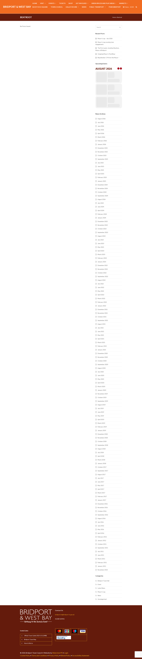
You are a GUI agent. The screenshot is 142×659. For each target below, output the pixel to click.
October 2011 (102, 544)
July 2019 (101, 408)
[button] (136, 7)
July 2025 (101, 163)
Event (99, 584)
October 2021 (102, 317)
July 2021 (101, 328)
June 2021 (101, 331)
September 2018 (103, 445)
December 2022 (103, 265)
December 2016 (103, 504)
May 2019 (101, 416)
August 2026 (102, 119)
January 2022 (102, 306)
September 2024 (103, 196)
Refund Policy (66, 655)
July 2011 (101, 551)
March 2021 (101, 342)
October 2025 (102, 155)
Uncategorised (102, 599)
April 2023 (101, 251)
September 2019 (103, 401)
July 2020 (101, 372)
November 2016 (103, 507)
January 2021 (102, 350)
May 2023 (101, 247)
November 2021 (103, 313)
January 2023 (102, 262)
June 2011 (101, 555)
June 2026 (101, 126)
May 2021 (101, 335)
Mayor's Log (101, 592)
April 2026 (101, 133)
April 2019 (101, 419)
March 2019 (101, 423)
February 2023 (102, 258)
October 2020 (102, 361)
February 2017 (102, 496)
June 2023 (101, 243)
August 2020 (102, 368)
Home (114, 17)
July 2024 (101, 203)
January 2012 (102, 540)
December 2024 (103, 185)
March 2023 (101, 254)
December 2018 (103, 434)
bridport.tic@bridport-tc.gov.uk (64, 614)
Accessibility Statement (80, 655)
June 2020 (101, 375)
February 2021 (102, 346)
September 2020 (103, 364)
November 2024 (103, 188)
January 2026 (102, 144)
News (99, 595)
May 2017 (101, 485)
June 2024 (101, 207)
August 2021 (102, 324)
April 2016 (101, 533)
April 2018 (101, 456)
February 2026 (102, 141)
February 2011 (102, 562)
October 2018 (102, 441)
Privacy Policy (54, 655)
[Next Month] (121, 68)
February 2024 (102, 214)
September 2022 (103, 276)
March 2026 (101, 137)
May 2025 (101, 170)
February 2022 (102, 302)
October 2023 (102, 229)
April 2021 (101, 339)
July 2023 (101, 240)
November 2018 (103, 438)
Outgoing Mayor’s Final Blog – (107, 54)
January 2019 (102, 430)
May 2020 (101, 379)
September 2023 (103, 232)
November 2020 (103, 357)
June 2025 (101, 166)
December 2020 (103, 353)
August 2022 (102, 280)
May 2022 (101, 291)
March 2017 (101, 493)
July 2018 (101, 452)
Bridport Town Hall (103, 581)
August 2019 (102, 405)
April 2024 (101, 210)
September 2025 (103, 159)
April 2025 (101, 174)
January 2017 (102, 500)
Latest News (101, 588)
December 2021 (103, 309)
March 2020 (101, 386)
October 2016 (102, 511)
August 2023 (102, 236)
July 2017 (101, 478)
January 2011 (102, 566)
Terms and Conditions (39, 655)
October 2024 (102, 192)
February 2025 (102, 177)
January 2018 (102, 463)
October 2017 (102, 467)
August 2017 (102, 474)
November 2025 (103, 152)
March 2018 (101, 460)
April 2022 (101, 295)
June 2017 (101, 482)
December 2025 (103, 148)
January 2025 (102, 181)
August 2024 (102, 199)
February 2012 (102, 537)
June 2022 (101, 287)
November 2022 (103, 269)
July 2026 (101, 122)
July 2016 (101, 522)
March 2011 (101, 559)
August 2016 (102, 518)
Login (66, 653)
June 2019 (101, 412)
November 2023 (103, 225)
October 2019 (102, 397)
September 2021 (103, 320)
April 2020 (101, 383)
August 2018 (102, 449)
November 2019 (103, 394)
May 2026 (101, 130)
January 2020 (102, 390)
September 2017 (103, 471)
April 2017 (101, 489)
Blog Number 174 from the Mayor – (108, 57)
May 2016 (101, 529)
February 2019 (102, 427)
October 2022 (102, 273)
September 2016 (103, 515)
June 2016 (101, 526)
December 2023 (103, 221)
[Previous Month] (118, 68)
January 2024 (102, 218)
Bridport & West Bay (17, 6)
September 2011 (103, 548)
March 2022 (101, 298)
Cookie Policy (25, 655)
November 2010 (103, 570)
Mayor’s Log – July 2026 (105, 38)
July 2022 (101, 284)
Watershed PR (57, 653)
